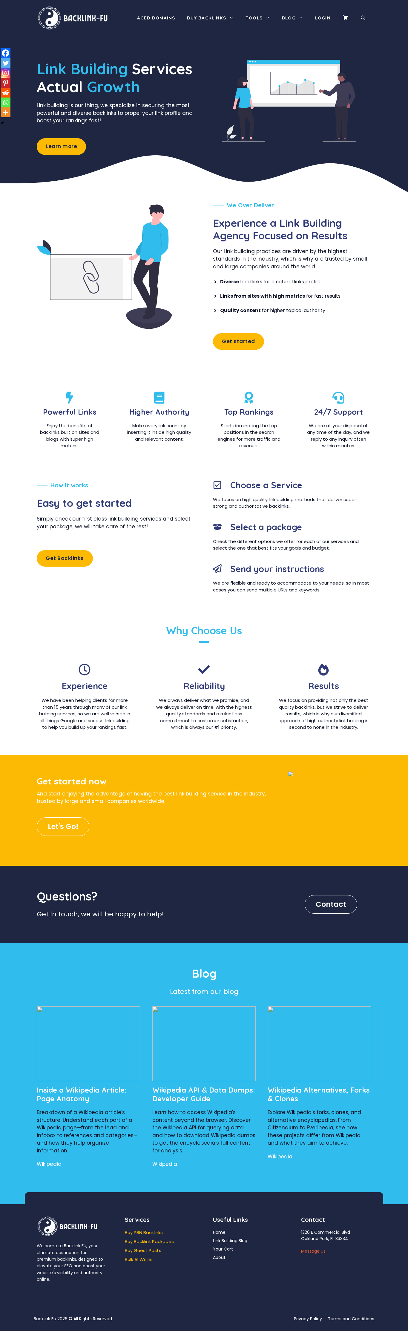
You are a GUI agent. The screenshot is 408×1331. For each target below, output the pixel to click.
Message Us (313, 1251)
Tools (254, 18)
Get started (238, 341)
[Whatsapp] (5, 102)
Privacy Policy (308, 1319)
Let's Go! (63, 826)
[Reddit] (5, 93)
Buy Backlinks (206, 18)
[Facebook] (5, 53)
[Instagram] (5, 73)
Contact (331, 904)
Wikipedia (49, 1164)
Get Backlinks (65, 558)
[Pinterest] (5, 83)
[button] (363, 17)
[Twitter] (5, 63)
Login (323, 18)
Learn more (61, 146)
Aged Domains (156, 18)
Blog (289, 18)
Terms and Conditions (351, 1319)
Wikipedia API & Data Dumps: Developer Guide (203, 1094)
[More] (5, 112)
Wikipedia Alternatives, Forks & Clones (319, 1094)
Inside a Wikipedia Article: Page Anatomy (82, 1094)
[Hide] (2, 123)
